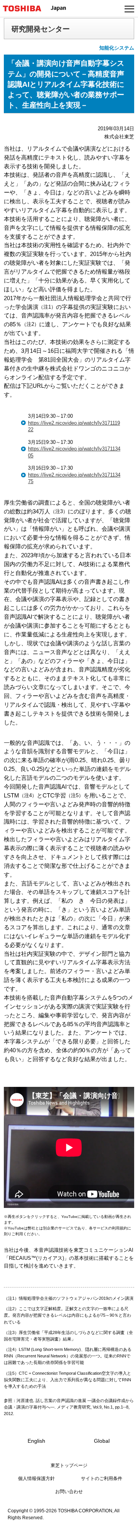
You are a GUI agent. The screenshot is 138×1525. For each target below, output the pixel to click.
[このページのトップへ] (123, 1514)
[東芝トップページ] (25, 8)
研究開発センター (41, 29)
